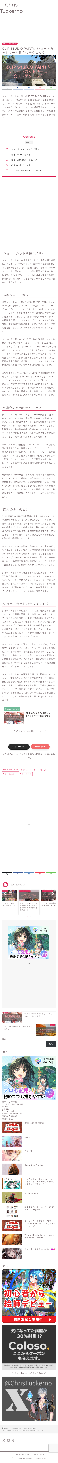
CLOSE (29, 142)
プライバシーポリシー (21, 1454)
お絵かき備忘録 (9, 1116)
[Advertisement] (40, 19)
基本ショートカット (21, 154)
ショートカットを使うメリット (26, 149)
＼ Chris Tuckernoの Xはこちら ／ (29, 1373)
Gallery (5, 1109)
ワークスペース (26, 774)
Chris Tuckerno (11, 7)
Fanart (5, 1106)
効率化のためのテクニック (24, 160)
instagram (40, 747)
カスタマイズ (26, 770)
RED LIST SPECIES (12, 1113)
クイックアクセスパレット (43, 770)
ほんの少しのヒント (21, 165)
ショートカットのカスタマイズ (26, 170)
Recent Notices (10, 1111)
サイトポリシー (39, 1454)
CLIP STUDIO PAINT (9, 43)
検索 (4, 1039)
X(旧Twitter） (19, 747)
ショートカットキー (11, 774)
